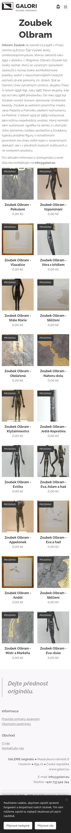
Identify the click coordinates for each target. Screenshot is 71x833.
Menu (65, 6)
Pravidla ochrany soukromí (21, 719)
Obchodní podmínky (16, 724)
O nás (6, 743)
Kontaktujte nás (13, 748)
